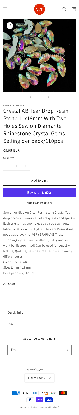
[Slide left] (30, 97)
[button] (5, 9)
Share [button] (12, 283)
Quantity (8, 158)
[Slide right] (48, 97)
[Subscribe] (66, 349)
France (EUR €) (37, 378)
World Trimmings (34, 407)
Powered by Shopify (51, 407)
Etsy (10, 324)
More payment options (39, 202)
